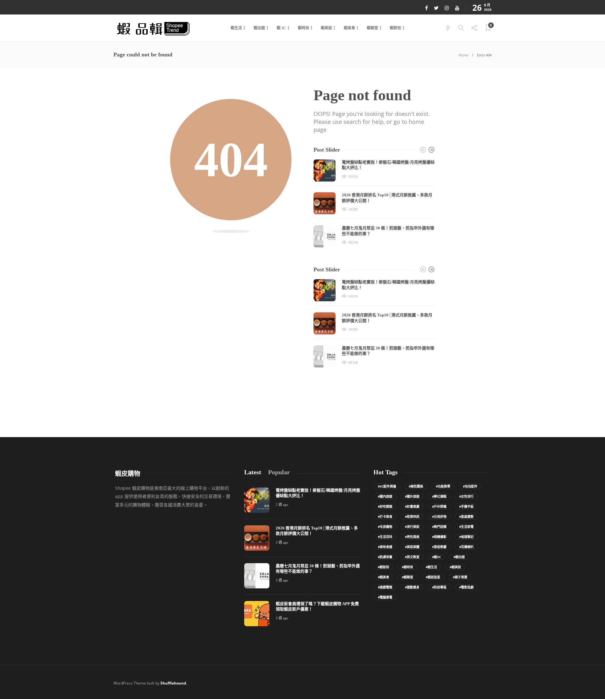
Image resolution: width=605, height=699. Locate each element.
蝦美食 (349, 28)
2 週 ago (282, 504)
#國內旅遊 (385, 496)
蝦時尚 (303, 28)
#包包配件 (470, 486)
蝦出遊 (259, 28)
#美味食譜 (385, 547)
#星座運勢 (466, 516)
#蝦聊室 (407, 577)
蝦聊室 (372, 28)
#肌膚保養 (385, 557)
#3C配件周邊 (387, 486)
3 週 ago (282, 580)
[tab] (252, 472)
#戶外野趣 (439, 506)
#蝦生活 (431, 567)
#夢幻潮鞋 (439, 496)
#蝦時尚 (407, 567)
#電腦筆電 (385, 597)
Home (463, 55)
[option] (374, 203)
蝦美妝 (326, 28)
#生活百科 (385, 536)
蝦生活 (236, 28)
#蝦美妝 (455, 567)
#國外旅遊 (412, 496)
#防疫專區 (439, 587)
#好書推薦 (412, 506)
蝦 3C (281, 28)
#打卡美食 (385, 516)
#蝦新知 (383, 567)
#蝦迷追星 (433, 577)
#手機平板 (466, 506)
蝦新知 (395, 28)
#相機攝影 (439, 536)
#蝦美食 (383, 577)
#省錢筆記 (466, 536)
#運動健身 (412, 587)
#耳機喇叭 (466, 547)
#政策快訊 (412, 516)
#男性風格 (412, 536)
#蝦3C (436, 557)
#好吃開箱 (385, 506)
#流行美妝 (412, 526)
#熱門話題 (439, 526)
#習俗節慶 (439, 547)
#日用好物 (439, 516)
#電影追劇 (466, 587)
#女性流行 (466, 496)
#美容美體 (412, 547)
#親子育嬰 (460, 577)
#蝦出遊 (459, 557)
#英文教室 (412, 557)
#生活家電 (466, 526)
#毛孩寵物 (385, 526)
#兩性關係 (416, 486)
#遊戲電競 (385, 587)
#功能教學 (443, 486)
